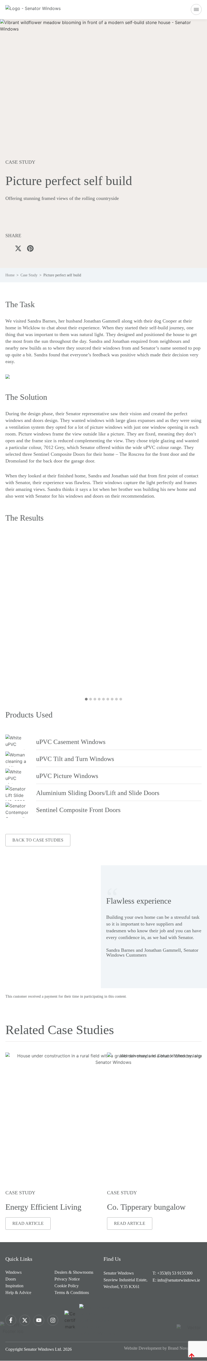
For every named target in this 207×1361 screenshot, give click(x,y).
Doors (10, 1279)
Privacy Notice (67, 1279)
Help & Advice (18, 1292)
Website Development (142, 1348)
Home (10, 275)
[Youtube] (38, 1320)
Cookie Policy (66, 1285)
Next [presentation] (156, 619)
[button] (196, 10)
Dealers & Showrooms (73, 1272)
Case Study (28, 275)
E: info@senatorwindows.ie (176, 1280)
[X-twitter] (24, 1320)
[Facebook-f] (10, 1320)
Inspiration (14, 1285)
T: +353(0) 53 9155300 (172, 1273)
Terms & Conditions (71, 1292)
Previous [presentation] (51, 619)
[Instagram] (52, 1320)
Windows (13, 1272)
